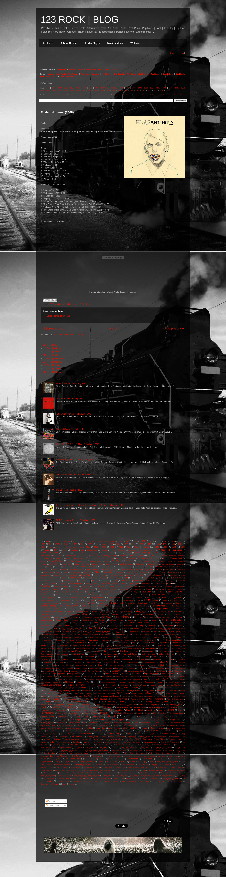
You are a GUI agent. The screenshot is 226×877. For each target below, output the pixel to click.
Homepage (62, 69)
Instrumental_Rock (48, 645)
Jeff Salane (63, 651)
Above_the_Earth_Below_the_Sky (85, 553)
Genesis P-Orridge (117, 620)
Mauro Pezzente (168, 674)
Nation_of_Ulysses (139, 685)
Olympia (167, 693)
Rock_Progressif (118, 719)
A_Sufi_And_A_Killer (49, 553)
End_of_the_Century (68, 606)
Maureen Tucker (151, 674)
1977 (109, 88)
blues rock (108, 572)
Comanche (85, 586)
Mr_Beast (69, 682)
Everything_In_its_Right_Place (52, 609)
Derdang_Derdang (49, 597)
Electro (92, 603)
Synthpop (57, 739)
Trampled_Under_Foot (88, 762)
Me (42, 676)
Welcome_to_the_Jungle (176, 770)
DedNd (145, 595)
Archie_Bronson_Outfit (172, 558)
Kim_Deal (44, 659)
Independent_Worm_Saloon (119, 643)
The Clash (85, 74)
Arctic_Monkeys (56, 561)
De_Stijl (95, 595)
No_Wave (98, 690)
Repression (129, 713)
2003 (95, 90)
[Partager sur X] (50, 300)
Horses (162, 631)
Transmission (111, 762)
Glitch (95, 623)
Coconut (178, 583)
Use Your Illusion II (129, 764)
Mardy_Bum (178, 671)
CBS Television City (53, 581)
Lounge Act (131, 668)
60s (82, 550)
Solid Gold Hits (115, 731)
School (157, 722)
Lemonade (181, 662)
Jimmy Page (148, 651)
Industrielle (164, 643)
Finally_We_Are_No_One (161, 611)
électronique (167, 603)
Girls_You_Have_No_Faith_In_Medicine (55, 623)
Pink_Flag (111, 702)
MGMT (96, 676)
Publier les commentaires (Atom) (68, 334)
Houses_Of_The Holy (51, 634)
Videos (115, 69)
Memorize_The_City (53, 676)
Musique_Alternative (176, 682)
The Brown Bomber (151, 742)
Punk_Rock (70, 707)
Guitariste (152, 626)
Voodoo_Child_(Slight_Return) (139, 767)
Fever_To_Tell (141, 611)
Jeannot (52, 651)
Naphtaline (124, 685)
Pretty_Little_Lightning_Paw (107, 704)
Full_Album (122, 617)
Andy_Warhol (46, 558)
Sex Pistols (180, 74)
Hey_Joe (89, 631)
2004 (101, 90)
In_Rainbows (80, 643)
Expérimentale (163, 609)
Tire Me (102, 759)
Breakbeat (130, 575)
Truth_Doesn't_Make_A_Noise (167, 762)
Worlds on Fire (131, 778)
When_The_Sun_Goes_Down (172, 773)
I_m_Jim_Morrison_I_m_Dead (51, 640)
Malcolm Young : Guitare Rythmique (140, 671)
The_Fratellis (179, 748)
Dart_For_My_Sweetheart (110, 592)
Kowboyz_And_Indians (142, 659)
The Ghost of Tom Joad (104, 745)
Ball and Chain (153, 564)
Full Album (106, 617)
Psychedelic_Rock (174, 704)
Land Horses (47, 662)
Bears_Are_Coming (106, 567)
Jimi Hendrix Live (93, 651)
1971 (78, 88)
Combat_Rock (98, 586)
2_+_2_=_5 (59, 547)
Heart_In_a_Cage (164, 629)
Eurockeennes (177, 606)
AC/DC (54, 76)
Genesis (101, 620)
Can (160, 578)
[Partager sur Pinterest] (55, 300)
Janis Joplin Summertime (132, 648)
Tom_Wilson (147, 759)
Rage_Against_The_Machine (53, 710)
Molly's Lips (90, 679)
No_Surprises (87, 690)
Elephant (178, 603)
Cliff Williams (158, 583)
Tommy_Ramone (161, 759)
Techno (52, 742)
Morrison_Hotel (57, 682)
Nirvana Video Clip (49, 690)
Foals (67, 304)
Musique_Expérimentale (51, 685)
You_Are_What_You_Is (109, 781)
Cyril (156, 589)
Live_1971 (142, 665)
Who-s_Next (107, 776)
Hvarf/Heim (105, 634)
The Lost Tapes (145, 745)
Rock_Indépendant (99, 719)
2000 (77, 90)
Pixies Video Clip (134, 702)
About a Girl (66, 553)
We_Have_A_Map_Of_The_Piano (127, 770)
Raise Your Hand (90, 710)
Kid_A (155, 657)
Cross (148, 589)
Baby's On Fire (97, 564)
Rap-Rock (150, 710)
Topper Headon (46, 762)
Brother (64, 578)
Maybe (180, 674)
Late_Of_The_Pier (73, 662)
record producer (76, 713)
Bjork (167, 569)
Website (135, 43)
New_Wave (108, 688)
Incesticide (102, 643)
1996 (54, 90)
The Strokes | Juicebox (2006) (69, 490)
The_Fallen (145, 748)
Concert (56, 589)
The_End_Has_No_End (129, 748)
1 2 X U (55, 541)
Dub (138, 600)
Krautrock (156, 659)
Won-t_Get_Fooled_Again (101, 778)
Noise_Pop (161, 690)
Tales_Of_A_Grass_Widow (154, 739)
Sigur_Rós (100, 728)
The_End (115, 748)
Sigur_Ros (88, 728)
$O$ (47, 541)
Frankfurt (161, 614)
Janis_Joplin (149, 648)
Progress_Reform (127, 704)
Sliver (169, 728)
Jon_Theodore (47, 657)
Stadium (131, 734)
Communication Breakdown (150, 586)
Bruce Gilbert (75, 578)
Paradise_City (151, 696)
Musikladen (132, 682)
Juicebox (101, 657)
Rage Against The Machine (67, 74)
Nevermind (85, 688)
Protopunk (142, 704)
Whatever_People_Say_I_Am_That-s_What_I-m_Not (78, 773)
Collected (74, 586)
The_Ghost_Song (50, 750)
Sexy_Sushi (92, 725)
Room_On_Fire (47, 722)
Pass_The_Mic (164, 696)
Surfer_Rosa (144, 736)
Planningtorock (162, 702)
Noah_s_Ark (108, 690)
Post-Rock (87, 704)
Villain (52, 767)
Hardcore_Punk (149, 629)
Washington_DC (46, 770)
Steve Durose (63, 736)
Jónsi (58, 657)
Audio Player (92, 43)
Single (144, 728)
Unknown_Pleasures (82, 764)
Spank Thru (99, 734)
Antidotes (59, 304)
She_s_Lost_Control (159, 725)
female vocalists (126, 611)
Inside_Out (177, 643)
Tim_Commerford (73, 759)
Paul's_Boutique (100, 699)
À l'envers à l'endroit (117, 550)
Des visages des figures (74, 597)
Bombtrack (143, 572)
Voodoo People (106, 767)
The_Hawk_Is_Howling (69, 750)
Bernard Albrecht (77, 569)
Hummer (74, 304)
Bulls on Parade (115, 578)
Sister (153, 728)
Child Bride (62, 583)
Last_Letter (59, 662)
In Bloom (59, 643)
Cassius (167, 578)
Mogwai (79, 679)
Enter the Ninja (105, 606)
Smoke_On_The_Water (96, 731)
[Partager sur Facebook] (52, 300)
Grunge (140, 625)
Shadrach (115, 725)
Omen (45, 696)
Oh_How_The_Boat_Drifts (104, 693)
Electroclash (131, 603)
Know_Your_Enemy (105, 659)
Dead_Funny (125, 595)
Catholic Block (178, 578)
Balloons (180, 564)
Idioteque (105, 640)
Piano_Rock (94, 702)
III (161, 640)
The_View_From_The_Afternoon (54, 756)
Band (43, 567)
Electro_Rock (117, 603)
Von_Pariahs (75, 767)
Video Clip (176, 764)
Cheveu (181, 581)
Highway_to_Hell (103, 631)
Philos (68, 702)
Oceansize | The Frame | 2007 (69, 398)
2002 (89, 90)
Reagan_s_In (62, 713)
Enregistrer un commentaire (59, 316)
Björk (173, 569)
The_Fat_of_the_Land (161, 748)
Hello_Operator (46, 631)
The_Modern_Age (135, 750)
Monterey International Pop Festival (158, 679)
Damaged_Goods (47, 592)
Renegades (118, 713)
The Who (69, 76)
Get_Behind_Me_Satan (172, 620)
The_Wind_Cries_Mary (113, 756)
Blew (65, 572)
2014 (161, 90)
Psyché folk (156, 704)
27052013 (74, 550)
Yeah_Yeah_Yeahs (170, 778)
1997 (59, 90)
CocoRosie (45, 586)
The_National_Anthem (153, 750)
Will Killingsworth (49, 778)
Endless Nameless (88, 606)
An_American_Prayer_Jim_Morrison (170, 555)
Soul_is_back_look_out (49, 734)
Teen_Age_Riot (64, 742)
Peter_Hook (46, 702)
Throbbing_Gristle (56, 759)
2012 (149, 90)
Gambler (157, 617)
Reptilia (139, 713)
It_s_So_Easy (142, 645)
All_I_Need (83, 555)
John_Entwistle (148, 654)
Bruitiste (87, 578)
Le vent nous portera (92, 662)
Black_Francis (48, 572)
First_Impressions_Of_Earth (52, 614)
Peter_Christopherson (175, 699)
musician (122, 682)
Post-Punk (72, 704)
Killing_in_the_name (175, 657)
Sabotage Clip (106, 722)
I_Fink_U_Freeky (140, 637)
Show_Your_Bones (74, 728)
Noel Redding (120, 690)
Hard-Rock (125, 629)
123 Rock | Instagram (52, 362)
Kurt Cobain (168, 659)
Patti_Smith (54, 699)
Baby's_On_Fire (111, 564)
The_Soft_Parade (98, 753)
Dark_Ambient (92, 592)
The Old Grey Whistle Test (163, 745)
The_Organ (180, 750)
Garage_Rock (62, 620)
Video (167, 764)
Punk (82, 304)
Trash (123, 761)
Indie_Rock (144, 643)
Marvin (100, 674)
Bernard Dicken (93, 569)
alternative (123, 555)
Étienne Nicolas (160, 606)
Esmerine (131, 606)
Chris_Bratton (91, 583)
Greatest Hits (100, 626)
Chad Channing (83, 581)
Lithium (91, 665)
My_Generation (110, 685)
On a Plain (55, 696)
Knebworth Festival (65, 659)
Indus (153, 643)
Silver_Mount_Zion (131, 728)
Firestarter (178, 611)
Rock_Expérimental (79, 720)
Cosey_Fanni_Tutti (70, 589)
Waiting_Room (163, 767)
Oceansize (88, 693)
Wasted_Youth (60, 770)
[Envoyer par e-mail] (44, 300)
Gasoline (75, 620)
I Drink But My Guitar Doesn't (166, 634)
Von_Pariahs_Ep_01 (90, 767)
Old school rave (137, 693)
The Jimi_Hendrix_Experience (126, 745)
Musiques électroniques (77, 685)
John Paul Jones (129, 654)
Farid (69, 611)
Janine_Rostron (55, 648)
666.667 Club (92, 550)
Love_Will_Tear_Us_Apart (176, 668)
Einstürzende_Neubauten (50, 603)
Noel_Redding (134, 690)
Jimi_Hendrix (109, 651)
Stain (139, 734)
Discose (139, 597)
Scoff (164, 722)
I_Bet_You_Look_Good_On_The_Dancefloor (67, 637)
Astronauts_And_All (151, 561)
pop (50, 704)
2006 (113, 90)
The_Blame (79, 748)
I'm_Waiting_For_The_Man (75, 640)
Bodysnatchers (131, 572)
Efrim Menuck (176, 600)
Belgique (55, 569)
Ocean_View (77, 693)
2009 (131, 90)
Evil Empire (73, 609)
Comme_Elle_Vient (130, 586)
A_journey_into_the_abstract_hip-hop (142, 550)
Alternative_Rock (137, 555)
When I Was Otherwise (108, 773)
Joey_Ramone (47, 654)
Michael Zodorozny (121, 676)
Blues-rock (119, 572)
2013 (155, 90)
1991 (177, 88)
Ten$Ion (76, 742)
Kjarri (52, 659)
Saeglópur (126, 722)
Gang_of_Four (168, 617)
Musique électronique (146, 682)
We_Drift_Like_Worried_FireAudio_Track (97, 770)
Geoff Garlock (142, 620)
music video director (108, 682)
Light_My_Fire (80, 665)
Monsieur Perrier (125, 679)
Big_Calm (158, 569)
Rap (128, 710)
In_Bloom (68, 643)
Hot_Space (181, 631)
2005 (107, 90)
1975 (97, 88)
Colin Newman (61, 586)
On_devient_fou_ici (69, 696)
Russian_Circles (74, 722)
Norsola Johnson (54, 693)
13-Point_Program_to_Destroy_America (102, 541)
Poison (174, 702)
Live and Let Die (116, 665)
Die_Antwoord (97, 597)
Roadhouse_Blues (176, 713)
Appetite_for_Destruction (149, 558)
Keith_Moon (144, 657)
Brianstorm (174, 575)
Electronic (142, 603)
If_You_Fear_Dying (144, 640)
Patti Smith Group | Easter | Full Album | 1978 (76, 475)
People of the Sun (138, 699)
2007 (119, 90)
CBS (42, 581)
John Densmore (110, 654)
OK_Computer (123, 693)
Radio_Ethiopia (93, 707)
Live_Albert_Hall (157, 665)
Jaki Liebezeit (175, 645)
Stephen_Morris (168, 734)
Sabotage (93, 722)
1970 (72, 88)
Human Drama (66, 634)
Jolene (180, 654)
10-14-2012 (66, 541)
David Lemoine (175, 592)
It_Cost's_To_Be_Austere (125, 645)
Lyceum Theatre (49, 671)
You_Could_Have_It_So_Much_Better (135, 781)
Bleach (58, 572)
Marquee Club (90, 674)
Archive (43, 561)
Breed (149, 575)
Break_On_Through (116, 575)
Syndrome (46, 739)
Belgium (64, 569)
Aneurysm (59, 558)
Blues (97, 572)
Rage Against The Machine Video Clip (165, 707)
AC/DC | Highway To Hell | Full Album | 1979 (75, 520)
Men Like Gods (68, 676)
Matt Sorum (136, 674)
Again (181, 553)
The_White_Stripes (80, 756)
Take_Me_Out (97, 739)
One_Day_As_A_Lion (88, 696)
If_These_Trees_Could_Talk (123, 640)
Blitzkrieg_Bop (75, 572)
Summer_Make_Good (117, 736)
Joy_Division (89, 657)
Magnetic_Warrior (93, 671)
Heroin (74, 631)
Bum (126, 578)
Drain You (113, 600)
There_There (173, 756)
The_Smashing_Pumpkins (78, 753)
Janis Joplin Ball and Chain (85, 648)
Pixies (121, 701)
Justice (111, 657)
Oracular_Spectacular (110, 696)
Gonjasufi (178, 623)
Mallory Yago (160, 671)
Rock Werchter (177, 717)
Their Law (161, 756)
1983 (97, 544)
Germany (155, 620)
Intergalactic (64, 645)
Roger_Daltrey (176, 720)
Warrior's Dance (177, 767)
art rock (107, 561)
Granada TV (78, 626)
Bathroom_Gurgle (69, 567)
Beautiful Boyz (178, 567)
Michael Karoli (107, 676)
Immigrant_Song (46, 643)
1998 (65, 90)
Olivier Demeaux (153, 693)
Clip (169, 583)
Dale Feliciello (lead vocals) (172, 589)
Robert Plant (97, 717)
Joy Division (107, 74)
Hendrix (57, 631)
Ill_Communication (174, 640)
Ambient (150, 555)
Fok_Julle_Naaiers (100, 614)
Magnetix (106, 671)
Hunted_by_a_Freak (90, 634)
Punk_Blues (57, 707)
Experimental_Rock (144, 609)
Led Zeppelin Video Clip (149, 662)
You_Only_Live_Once (161, 781)
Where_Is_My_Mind (48, 776)
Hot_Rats (171, 631)
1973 (90, 88)
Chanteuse (125, 581)
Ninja (126, 687)
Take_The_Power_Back (113, 739)
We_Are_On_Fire (74, 770)
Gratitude (89, 626)
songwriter (139, 731)
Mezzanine (87, 676)
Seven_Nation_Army (48, 725)
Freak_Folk (46, 617)
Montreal (180, 679)
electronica (155, 603)
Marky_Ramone (75, 674)
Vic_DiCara (156, 764)
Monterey (137, 679)
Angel (68, 558)
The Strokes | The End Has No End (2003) (74, 459)
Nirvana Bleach (147, 688)
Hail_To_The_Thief (49, 629)
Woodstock (118, 778)
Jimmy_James (164, 651)
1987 (152, 88)
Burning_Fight (136, 578)
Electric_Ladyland (80, 603)
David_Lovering (46, 595)
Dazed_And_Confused (80, 595)
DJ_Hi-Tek (176, 597)
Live (100, 665)
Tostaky (57, 762)
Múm (96, 682)
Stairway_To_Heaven (151, 734)
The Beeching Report (112, 742)
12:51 (83, 541)
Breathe (140, 575)
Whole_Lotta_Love (121, 776)
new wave (97, 688)
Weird (144, 770)
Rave (180, 710)
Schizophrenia (146, 722)
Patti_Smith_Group (69, 699)
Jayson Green (163, 648)
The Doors (131, 74)
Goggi (156, 623)
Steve (54, 736)
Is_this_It (109, 645)
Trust (62, 76)
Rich (154, 713)
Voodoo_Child (121, 767)
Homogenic (146, 631)
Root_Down (61, 722)
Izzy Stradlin (160, 645)
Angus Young (79, 558)
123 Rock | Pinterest (52, 372)
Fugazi (96, 617)
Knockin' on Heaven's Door (86, 659)
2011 (143, 90)
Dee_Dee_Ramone (160, 595)
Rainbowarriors (75, 710)
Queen (81, 707)
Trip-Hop (141, 761)
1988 (158, 88)
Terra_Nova (98, 742)
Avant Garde (54, 564)
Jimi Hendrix (143, 74)
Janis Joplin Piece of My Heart (109, 648)
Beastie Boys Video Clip (144, 567)
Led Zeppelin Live (130, 662)
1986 (146, 88)
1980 (127, 88)
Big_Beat (148, 569)
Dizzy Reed (161, 597)
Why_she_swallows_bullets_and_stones (144, 776)
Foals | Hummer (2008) (57, 112)
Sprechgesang (113, 734)
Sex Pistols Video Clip (66, 725)
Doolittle (77, 600)
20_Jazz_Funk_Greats (74, 547)
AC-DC (119, 553)
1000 (75, 541)
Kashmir (133, 657)
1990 (170, 88)
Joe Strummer (177, 651)
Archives (48, 43)
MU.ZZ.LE (80, 682)
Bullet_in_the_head (100, 578)
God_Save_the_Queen (110, 623)
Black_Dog (181, 569)
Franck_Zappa (148, 614)
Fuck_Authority (86, 617)
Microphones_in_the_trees (151, 676)
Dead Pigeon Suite (109, 595)
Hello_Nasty (178, 629)
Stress (104, 736)
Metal (78, 676)
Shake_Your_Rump (129, 725)
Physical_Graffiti (80, 702)
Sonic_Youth (152, 731)
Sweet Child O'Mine (160, 736)
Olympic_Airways (179, 693)
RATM (171, 710)
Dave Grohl (146, 592)
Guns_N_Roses (166, 625)
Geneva (130, 620)
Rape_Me (161, 710)
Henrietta (66, 631)
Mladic (60, 679)
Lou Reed (119, 668)
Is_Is (101, 645)
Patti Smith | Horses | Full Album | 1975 (73, 414)
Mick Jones (135, 676)
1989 (164, 88)
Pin (103, 702)
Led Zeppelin (119, 74)
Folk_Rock (115, 614)
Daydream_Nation (62, 595)
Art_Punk (117, 561)
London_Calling (81, 668)
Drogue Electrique (126, 600)
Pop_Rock (59, 704)
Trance (101, 762)
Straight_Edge (92, 736)
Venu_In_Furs (144, 764)
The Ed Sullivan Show (59, 745)
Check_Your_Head (141, 581)
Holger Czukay (134, 631)
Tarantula (172, 739)
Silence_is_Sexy (114, 728)
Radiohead (106, 707)
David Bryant (160, 592)
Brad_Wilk (85, 575)
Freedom (57, 617)
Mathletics (125, 674)
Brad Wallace (73, 575)
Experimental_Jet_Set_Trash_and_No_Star (116, 609)
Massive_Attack (111, 674)
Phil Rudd (58, 702)
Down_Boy (101, 600)
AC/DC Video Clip (142, 553)
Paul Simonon (85, 699)
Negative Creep (156, 685)
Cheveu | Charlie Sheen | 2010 (69, 429)
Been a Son (45, 569)
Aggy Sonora (45, 555)
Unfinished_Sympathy (63, 764)
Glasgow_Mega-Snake (81, 623)
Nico (118, 688)
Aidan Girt (57, 555)
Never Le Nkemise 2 (174, 685)
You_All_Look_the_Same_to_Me (85, 781)
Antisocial (132, 558)
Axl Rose (67, 564)
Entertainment (120, 606)
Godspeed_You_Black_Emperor (136, 623)
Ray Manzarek (47, 713)
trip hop (132, 762)
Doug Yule (89, 600)
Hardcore (136, 629)
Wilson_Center (77, 778)
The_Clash (90, 748)
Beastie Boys (168, 74)
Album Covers (69, 43)
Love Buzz (141, 668)
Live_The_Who (67, 668)
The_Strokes (114, 753)
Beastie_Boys (162, 567)
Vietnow (43, 767)
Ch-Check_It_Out (69, 581)
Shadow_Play (104, 725)
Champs (95, 581)
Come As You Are (114, 586)
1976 (103, 88)
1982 (140, 88)
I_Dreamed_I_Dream (121, 637)
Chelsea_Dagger (159, 581)
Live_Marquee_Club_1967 (50, 668)
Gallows (148, 617)
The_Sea (62, 753)
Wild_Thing (181, 776)
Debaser (136, 595)
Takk (137, 739)
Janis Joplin (45, 76)
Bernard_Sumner (110, 569)
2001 (83, 90)
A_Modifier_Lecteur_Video (170, 550)
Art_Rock (129, 561)
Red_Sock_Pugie (91, 713)
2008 (125, 90)
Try (182, 762)
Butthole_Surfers (150, 578)
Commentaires (54, 805)
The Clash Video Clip (170, 742)
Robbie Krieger (47, 717)
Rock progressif (145, 717)
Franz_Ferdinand (175, 614)
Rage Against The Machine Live (131, 707)
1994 (48, 90)
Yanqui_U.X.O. (154, 778)
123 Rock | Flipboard (52, 368)
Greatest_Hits (115, 626)
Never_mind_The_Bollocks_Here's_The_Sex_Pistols (59, 688)
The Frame (89, 745)
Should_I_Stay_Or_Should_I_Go (52, 728)
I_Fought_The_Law (158, 637)
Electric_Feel (66, 603)
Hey (80, 631)
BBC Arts (92, 567)
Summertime (132, 736)
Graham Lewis (64, 626)
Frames (136, 614)
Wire (87, 778)
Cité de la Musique (119, 583)
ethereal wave (144, 606)
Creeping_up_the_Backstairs (131, 589)
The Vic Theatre (66, 748)
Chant (115, 581)
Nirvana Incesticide (162, 688)
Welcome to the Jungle (157, 770)
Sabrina (117, 722)
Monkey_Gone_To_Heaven (107, 679)
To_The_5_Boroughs (115, 759)
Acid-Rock (157, 553)
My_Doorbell (97, 685)
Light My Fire (66, 665)
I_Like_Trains (175, 637)
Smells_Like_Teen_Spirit (75, 731)
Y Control (142, 778)
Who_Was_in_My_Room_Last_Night (87, 776)
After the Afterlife (170, 553)
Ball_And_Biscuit (168, 564)
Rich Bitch (163, 713)
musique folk (161, 682)
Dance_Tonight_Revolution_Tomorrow (70, 592)
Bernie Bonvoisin (127, 569)
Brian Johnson (160, 575)
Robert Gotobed (81, 717)
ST (124, 734)
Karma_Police (122, 657)
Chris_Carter (105, 583)
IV (151, 645)
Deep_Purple (177, 595)
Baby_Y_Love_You (82, 564)
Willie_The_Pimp (63, 778)
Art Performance (95, 561)
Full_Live (138, 617)
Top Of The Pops (176, 759)
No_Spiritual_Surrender (69, 690)
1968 (60, 88)
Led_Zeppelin (167, 662)
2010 (137, 90)
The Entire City (76, 745)
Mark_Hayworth (58, 674)
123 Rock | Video (50, 345)
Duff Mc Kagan (150, 600)
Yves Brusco (177, 781)
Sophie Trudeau (169, 731)
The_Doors (103, 747)
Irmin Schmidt (91, 645)
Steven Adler (77, 736)
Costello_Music (87, 589)
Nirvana (51, 74)
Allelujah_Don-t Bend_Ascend (103, 555)
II (155, 640)
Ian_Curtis (93, 640)
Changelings (105, 581)
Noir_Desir (148, 690)
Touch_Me (66, 762)
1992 (183, 88)
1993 (42, 90)
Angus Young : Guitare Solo (101, 558)
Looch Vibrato (95, 668)
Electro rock (104, 603)
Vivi (58, 767)
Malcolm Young (118, 671)
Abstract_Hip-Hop (107, 553)
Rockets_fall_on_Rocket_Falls (156, 720)
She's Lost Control (176, 725)
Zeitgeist (72, 784)
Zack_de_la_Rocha (49, 784)
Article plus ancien (174, 328)
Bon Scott (154, 572)
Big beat (139, 569)
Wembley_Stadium (49, 773)
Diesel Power (114, 597)
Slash (161, 728)
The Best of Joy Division (132, 742)
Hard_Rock (94, 628)
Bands (81, 69)
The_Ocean (168, 750)
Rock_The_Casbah (136, 720)
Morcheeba (45, 682)
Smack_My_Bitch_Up (54, 731)
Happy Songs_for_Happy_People (72, 629)
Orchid (125, 696)
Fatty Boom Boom (82, 611)
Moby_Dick (69, 679)
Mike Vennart (168, 676)
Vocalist (65, 767)
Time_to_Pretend (90, 759)
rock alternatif (131, 717)
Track (75, 762)
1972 (84, 88)
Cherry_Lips (171, 581)
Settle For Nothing (176, 722)
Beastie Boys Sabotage (124, 567)
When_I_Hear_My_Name (128, 773)
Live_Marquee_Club (175, 665)
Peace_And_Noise (119, 699)
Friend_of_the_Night (70, 617)
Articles (51, 801)
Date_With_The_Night (130, 592)
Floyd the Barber (74, 614)
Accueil (112, 328)
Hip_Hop (118, 631)
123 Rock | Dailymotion (53, 358)
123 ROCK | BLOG (80, 19)
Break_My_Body (100, 575)
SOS (180, 731)
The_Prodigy (49, 753)
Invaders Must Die (77, 645)
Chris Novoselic (76, 583)
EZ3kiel (178, 609)
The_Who (97, 756)
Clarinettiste (134, 583)
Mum (88, 682)
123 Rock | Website (52, 348)
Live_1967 (130, 665)
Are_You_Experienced (76, 561)
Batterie (82, 567)
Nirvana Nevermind (178, 688)
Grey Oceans (128, 626)
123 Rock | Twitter (51, 355)
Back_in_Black (126, 564)
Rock (87, 304)
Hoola (155, 631)
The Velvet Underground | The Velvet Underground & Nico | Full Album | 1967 (90, 505)
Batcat (58, 567)
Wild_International (168, 776)
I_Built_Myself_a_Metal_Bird (98, 637)
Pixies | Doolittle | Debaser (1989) (70, 383)
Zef (63, 784)
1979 (121, 88)
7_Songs (103, 550)
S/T (84, 722)
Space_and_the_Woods (69, 734)
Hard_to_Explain (112, 629)
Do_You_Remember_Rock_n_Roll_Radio (55, 600)
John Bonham (77, 654)
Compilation (45, 589)
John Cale (94, 654)
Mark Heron (45, 674)
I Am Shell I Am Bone (123, 634)
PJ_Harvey (147, 702)
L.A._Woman (180, 659)
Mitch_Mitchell (49, 679)
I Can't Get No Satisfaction (143, 634)
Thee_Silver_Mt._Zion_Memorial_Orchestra (139, 756)
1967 (54, 88)
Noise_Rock (173, 690)
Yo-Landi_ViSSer (63, 781)
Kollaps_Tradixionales (123, 659)
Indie (134, 643)
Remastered (105, 713)
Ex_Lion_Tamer (89, 609)
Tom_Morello (132, 759)
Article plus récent (52, 328)
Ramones (95, 74)
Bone (163, 572)
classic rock (146, 583)
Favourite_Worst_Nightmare (104, 611)
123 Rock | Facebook (52, 352)
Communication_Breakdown (173, 586)
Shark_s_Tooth (144, 725)
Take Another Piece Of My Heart (77, 739)
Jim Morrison (77, 651)
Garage (179, 617)
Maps (170, 671)
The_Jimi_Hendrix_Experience (95, 750)
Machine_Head (62, 671)
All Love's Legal (70, 555)
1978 (115, 88)
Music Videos (115, 43)
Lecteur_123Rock (110, 662)
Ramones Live (117, 710)
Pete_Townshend (156, 699)
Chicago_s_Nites (50, 583)
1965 (47, 88)
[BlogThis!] (47, 300)
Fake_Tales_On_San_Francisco (52, 611)
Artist (139, 561)
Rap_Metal (138, 710)
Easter (164, 600)
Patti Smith (155, 74)
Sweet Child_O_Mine (177, 736)
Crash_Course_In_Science (107, 589)
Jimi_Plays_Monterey (129, 651)
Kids (163, 657)
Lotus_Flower (107, 668)
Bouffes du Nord (59, 575)
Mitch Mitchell (180, 676)
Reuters (147, 713)
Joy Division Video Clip (72, 657)
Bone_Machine (173, 572)
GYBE (179, 626)
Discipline (128, 597)
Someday (128, 731)
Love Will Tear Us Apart (156, 668)
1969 (66, 88)
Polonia (43, 704)
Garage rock (46, 620)
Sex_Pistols (81, 725)
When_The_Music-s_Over (149, 773)
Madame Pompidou (78, 671)
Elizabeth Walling (48, 606)
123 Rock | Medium (51, 365)
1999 (71, 90)
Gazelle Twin (88, 620)
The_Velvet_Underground (136, 753)
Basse (50, 567)
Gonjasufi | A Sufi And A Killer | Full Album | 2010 (77, 444)
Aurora (163, 561)
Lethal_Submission (50, 665)
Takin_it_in (128, 739)
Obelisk (67, 693)
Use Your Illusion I (112, 764)
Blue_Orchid (87, 572)
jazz (173, 648)
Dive (148, 597)
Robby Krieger (64, 717)
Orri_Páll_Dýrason (137, 696)
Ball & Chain (140, 564)
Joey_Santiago (62, 654)
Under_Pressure (46, 764)
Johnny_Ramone (166, 654)
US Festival (99, 764)
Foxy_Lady (127, 614)
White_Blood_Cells (64, 776)
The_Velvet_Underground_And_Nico (166, 753)
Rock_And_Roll (62, 720)
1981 (133, 88)
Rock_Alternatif (47, 720)
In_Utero (92, 643)
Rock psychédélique (161, 717)
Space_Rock (86, 734)
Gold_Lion (166, 623)
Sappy (135, 722)
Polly (181, 702)
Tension (86, 742)
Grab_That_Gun (47, 626)
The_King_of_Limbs (119, 750)
